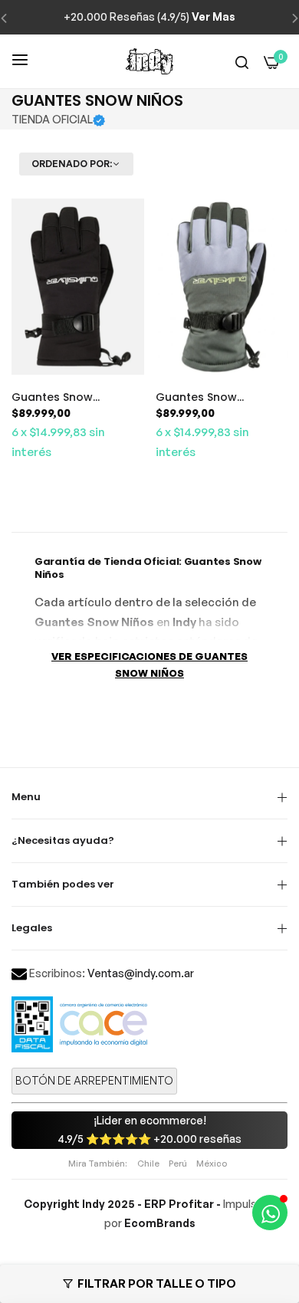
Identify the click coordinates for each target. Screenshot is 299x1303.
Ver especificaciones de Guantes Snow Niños (149, 665)
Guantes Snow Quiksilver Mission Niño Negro (74, 397)
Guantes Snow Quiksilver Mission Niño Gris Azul (218, 397)
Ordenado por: (71, 164)
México (211, 1163)
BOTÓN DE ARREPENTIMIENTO (94, 1080)
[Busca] (241, 61)
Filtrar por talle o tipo (156, 1283)
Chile (148, 1163)
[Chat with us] (269, 1212)
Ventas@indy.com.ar (140, 973)
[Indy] (149, 61)
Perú (178, 1163)
